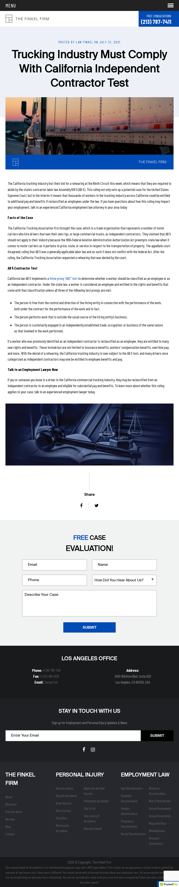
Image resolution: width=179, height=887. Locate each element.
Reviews (10, 819)
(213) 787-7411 (156, 21)
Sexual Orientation (160, 816)
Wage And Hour (158, 823)
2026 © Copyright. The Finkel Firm (89, 862)
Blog (8, 827)
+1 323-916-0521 (49, 676)
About (8, 797)
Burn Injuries (63, 811)
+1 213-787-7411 (51, 670)
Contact (10, 834)
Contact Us (51, 682)
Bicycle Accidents (66, 796)
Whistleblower (157, 831)
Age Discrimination (132, 788)
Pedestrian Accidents (96, 801)
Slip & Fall (89, 808)
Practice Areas (13, 812)
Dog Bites (61, 818)
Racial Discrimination (133, 834)
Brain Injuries (63, 803)
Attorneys (10, 804)
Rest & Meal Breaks (160, 801)
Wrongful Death (93, 829)
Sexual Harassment (160, 808)
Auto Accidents (64, 788)
